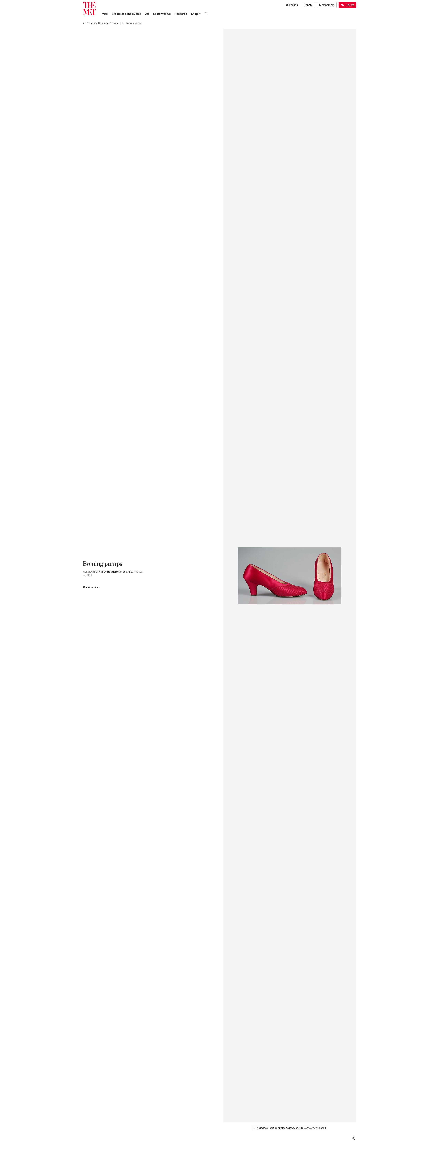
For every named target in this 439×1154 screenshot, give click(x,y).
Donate (308, 4)
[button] (353, 1138)
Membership (326, 4)
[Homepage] (89, 8)
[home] (84, 23)
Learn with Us (162, 14)
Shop (194, 14)
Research (181, 14)
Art (147, 14)
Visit (105, 14)
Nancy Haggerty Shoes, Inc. (116, 571)
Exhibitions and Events (126, 14)
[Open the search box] (206, 13)
